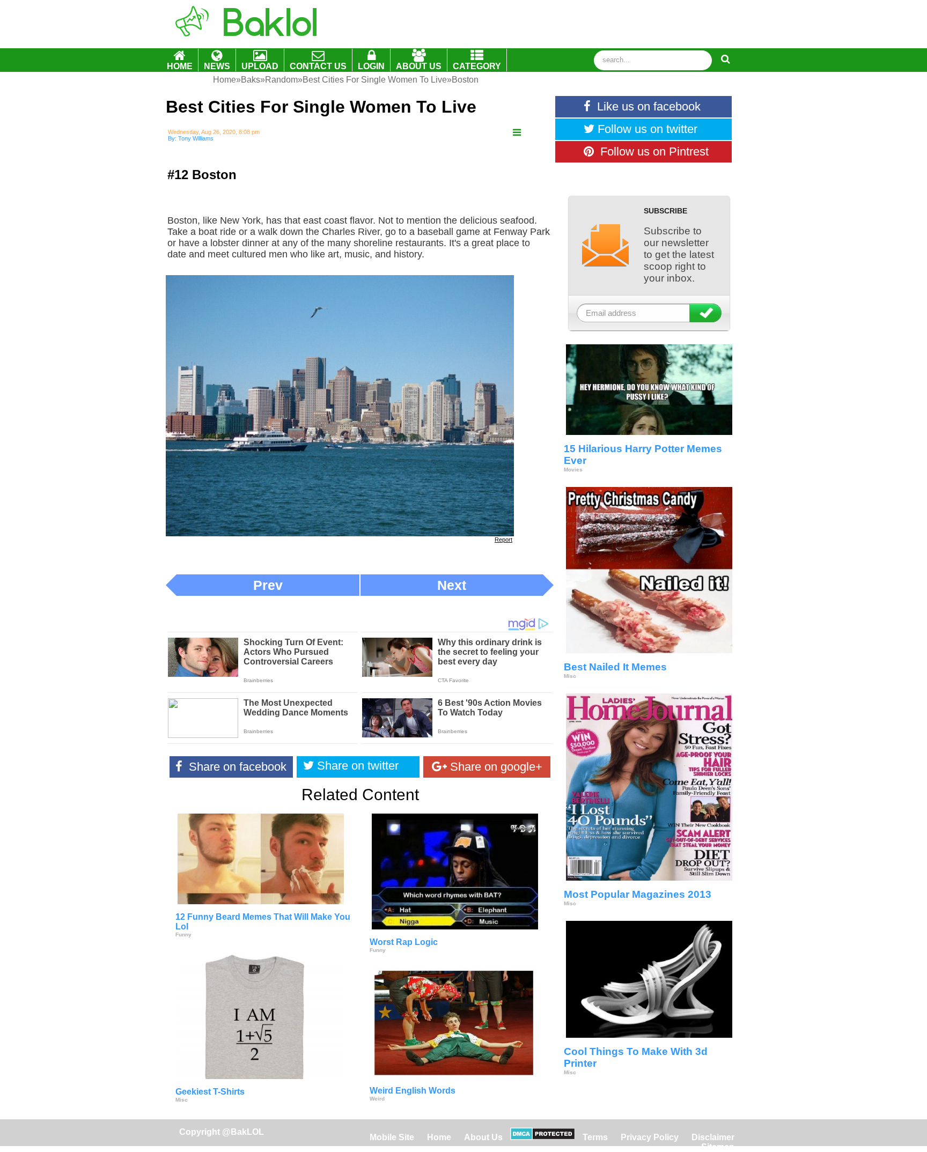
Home (440, 1137)
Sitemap (717, 1146)
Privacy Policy (650, 1137)
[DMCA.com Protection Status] (542, 1137)
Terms (595, 1137)
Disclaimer (712, 1137)
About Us (483, 1137)
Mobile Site (392, 1137)
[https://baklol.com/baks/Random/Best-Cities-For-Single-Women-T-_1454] (517, 133)
